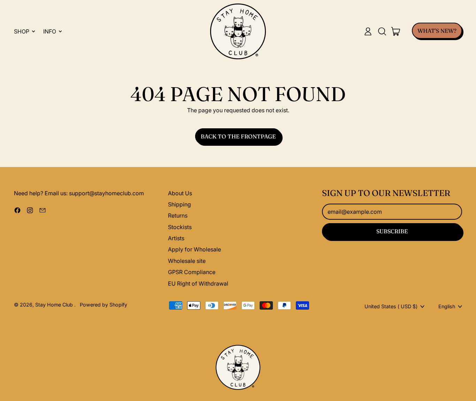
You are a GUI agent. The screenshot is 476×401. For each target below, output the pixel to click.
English (446, 306)
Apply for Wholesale (194, 249)
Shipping (179, 204)
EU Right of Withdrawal (198, 283)
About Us (180, 193)
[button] (382, 31)
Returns (177, 215)
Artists (176, 238)
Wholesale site (187, 260)
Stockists (180, 227)
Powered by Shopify (103, 305)
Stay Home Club (54, 305)
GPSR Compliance (191, 271)
